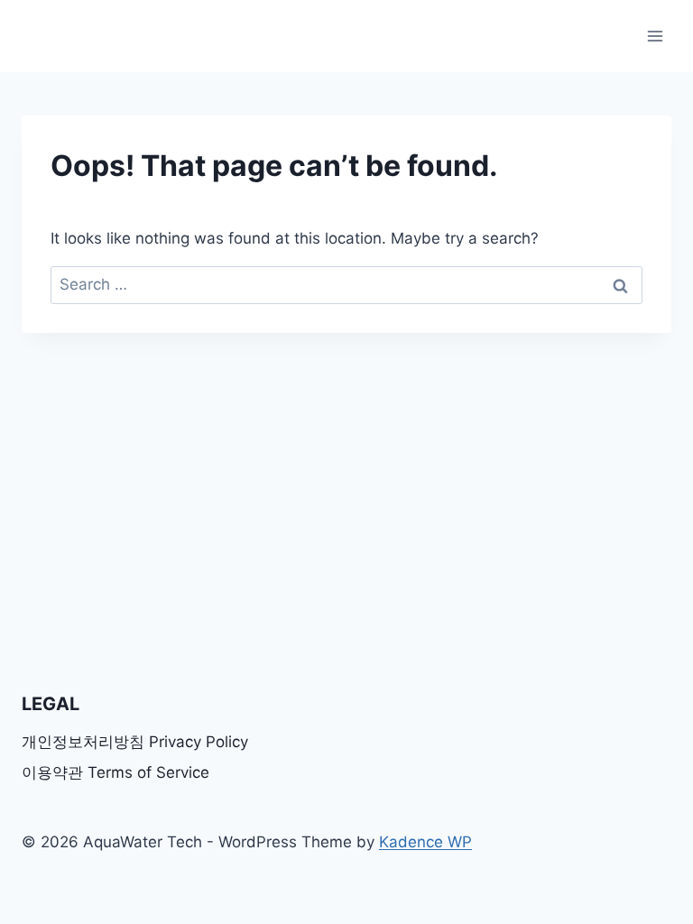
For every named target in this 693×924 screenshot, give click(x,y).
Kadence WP (425, 842)
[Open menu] (654, 36)
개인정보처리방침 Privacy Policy (135, 742)
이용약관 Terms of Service (115, 772)
